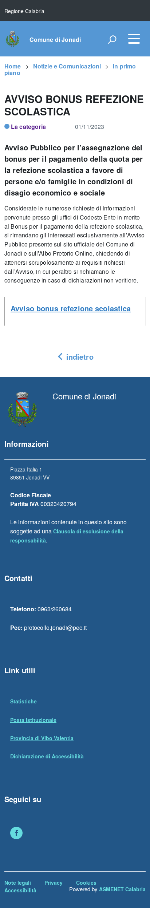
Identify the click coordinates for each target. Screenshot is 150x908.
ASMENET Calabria (122, 889)
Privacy (53, 882)
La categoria (28, 126)
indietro (78, 356)
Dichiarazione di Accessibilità (47, 756)
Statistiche (23, 701)
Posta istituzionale (33, 719)
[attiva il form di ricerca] (112, 39)
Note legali (17, 882)
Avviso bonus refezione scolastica (71, 308)
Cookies (86, 882)
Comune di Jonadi (55, 40)
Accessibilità (20, 890)
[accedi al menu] (134, 38)
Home (12, 66)
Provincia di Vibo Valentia (42, 738)
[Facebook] (16, 833)
